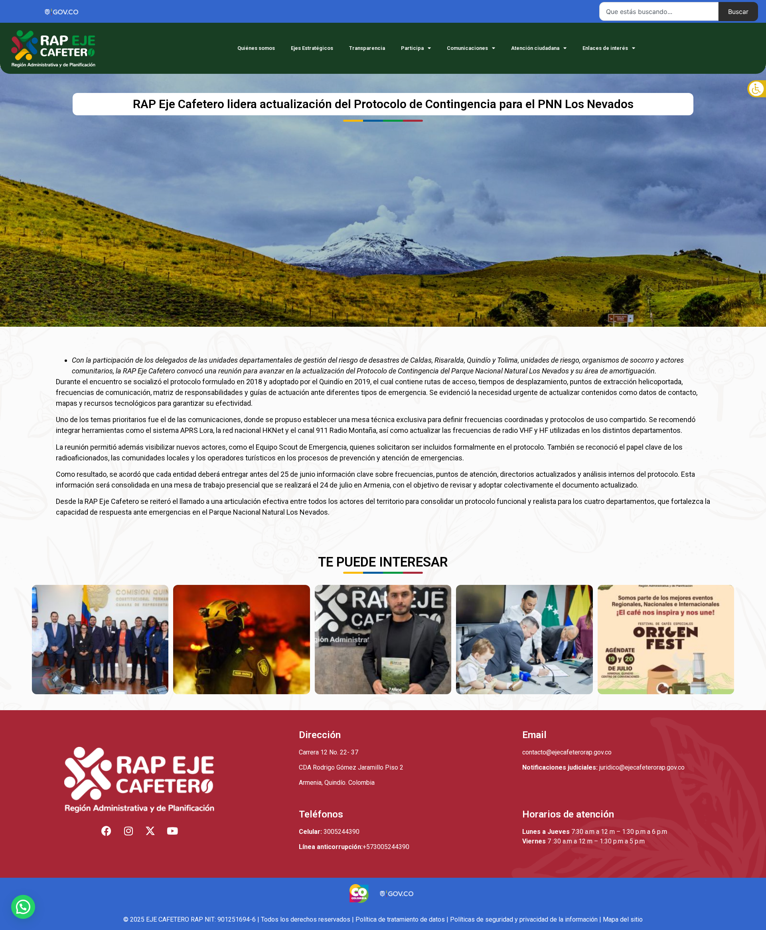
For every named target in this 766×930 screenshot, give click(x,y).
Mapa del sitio (623, 919)
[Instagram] (128, 831)
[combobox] (659, 11)
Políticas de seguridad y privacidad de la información (524, 919)
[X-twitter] (150, 831)
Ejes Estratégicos (312, 48)
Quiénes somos (256, 48)
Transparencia (367, 48)
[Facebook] (106, 831)
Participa (412, 48)
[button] (23, 907)
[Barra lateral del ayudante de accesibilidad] (756, 89)
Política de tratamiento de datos (400, 919)
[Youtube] (172, 831)
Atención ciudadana (535, 48)
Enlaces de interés (605, 48)
